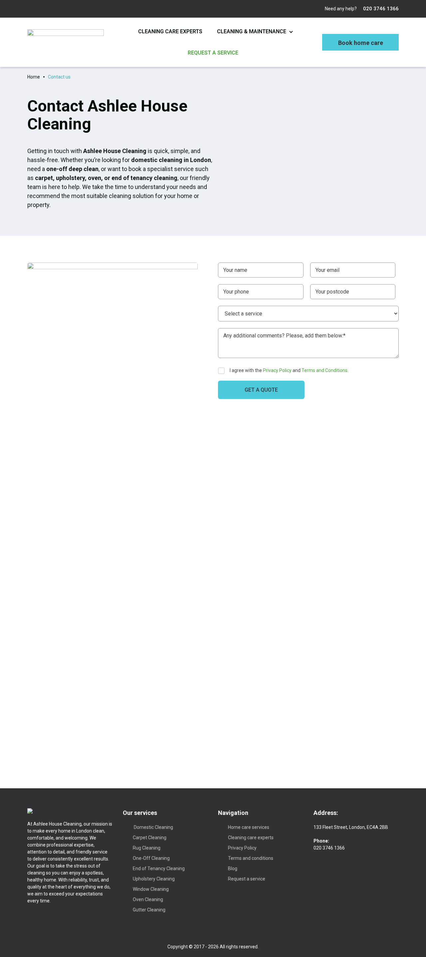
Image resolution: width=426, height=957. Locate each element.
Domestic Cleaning (153, 827)
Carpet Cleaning (149, 837)
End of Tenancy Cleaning (159, 868)
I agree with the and (289, 370)
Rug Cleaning (146, 848)
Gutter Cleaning (149, 909)
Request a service (213, 53)
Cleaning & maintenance (251, 31)
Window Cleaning (151, 889)
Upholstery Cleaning (154, 878)
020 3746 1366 (380, 9)
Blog (232, 868)
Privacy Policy (277, 370)
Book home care (360, 42)
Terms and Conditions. (325, 370)
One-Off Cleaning (151, 858)
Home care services (248, 827)
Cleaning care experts (170, 31)
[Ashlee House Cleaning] (65, 42)
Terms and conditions (250, 858)
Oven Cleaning (148, 899)
